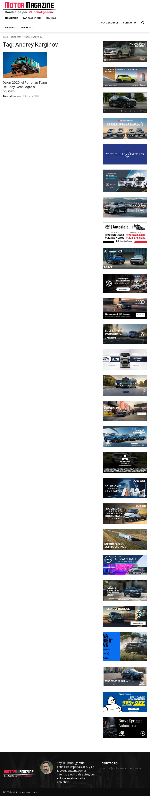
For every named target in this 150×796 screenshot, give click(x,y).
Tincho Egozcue (12, 95)
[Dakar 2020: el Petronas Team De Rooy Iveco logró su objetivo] (25, 65)
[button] (142, 22)
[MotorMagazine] (29, 8)
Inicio (6, 37)
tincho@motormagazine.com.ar (121, 768)
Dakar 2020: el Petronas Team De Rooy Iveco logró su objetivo (25, 87)
